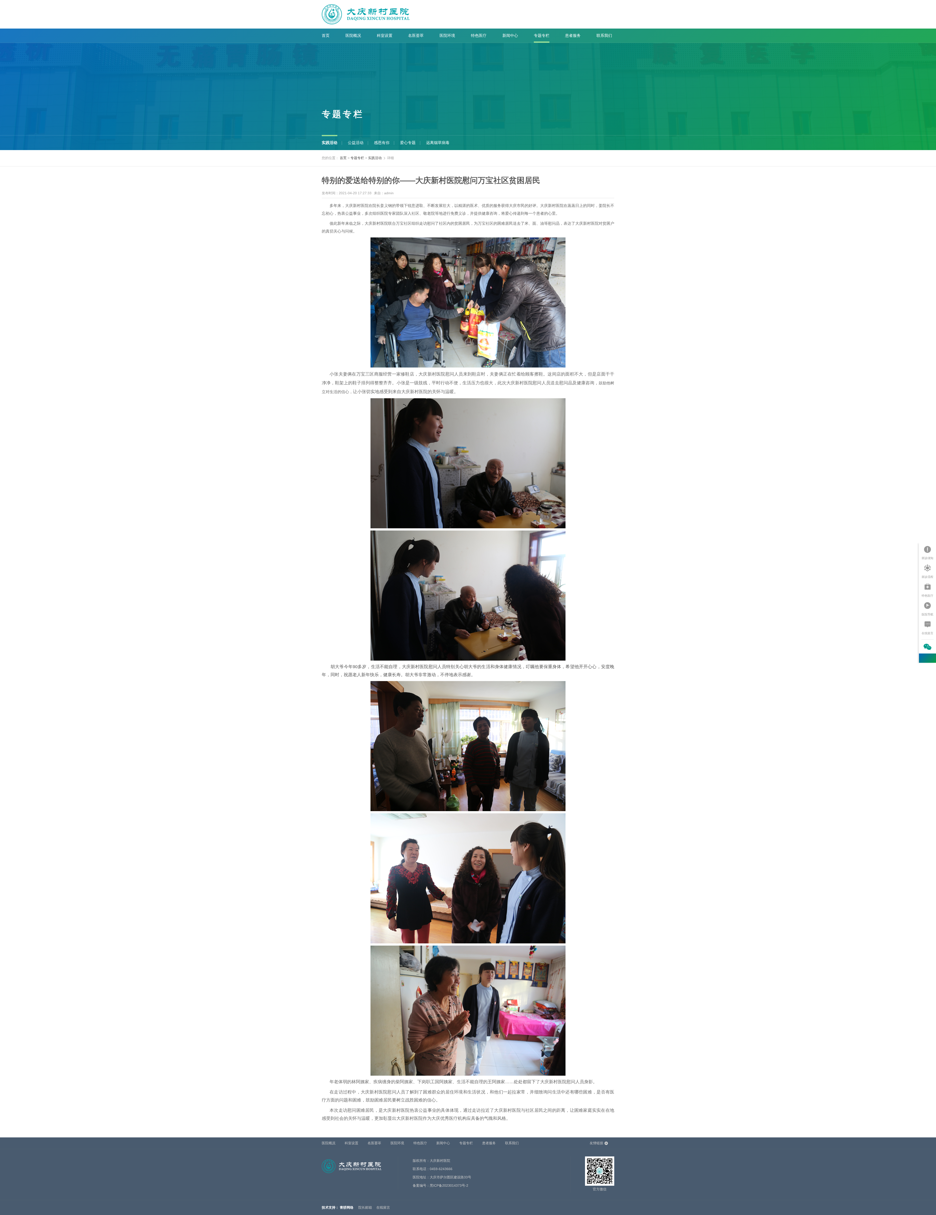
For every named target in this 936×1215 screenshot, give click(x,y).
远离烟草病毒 (437, 143)
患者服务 (573, 35)
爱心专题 (408, 143)
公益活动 (355, 143)
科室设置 (384, 35)
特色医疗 (479, 35)
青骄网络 (346, 1207)
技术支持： (330, 1207)
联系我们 (604, 35)
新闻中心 (510, 35)
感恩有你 (382, 143)
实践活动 (329, 143)
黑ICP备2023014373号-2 (449, 1185)
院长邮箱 (365, 1207)
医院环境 (447, 35)
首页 (326, 35)
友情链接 (596, 1143)
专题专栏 (541, 35)
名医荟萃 (416, 35)
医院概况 (353, 35)
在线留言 (383, 1207)
